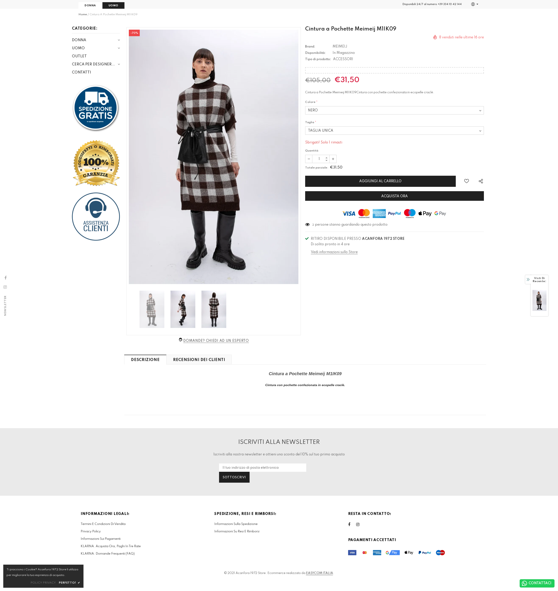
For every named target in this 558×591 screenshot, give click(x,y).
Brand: (310, 46)
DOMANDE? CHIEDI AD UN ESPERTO (216, 341)
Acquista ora (394, 196)
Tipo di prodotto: (318, 59)
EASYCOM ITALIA (319, 573)
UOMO (113, 5)
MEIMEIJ (340, 46)
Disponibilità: (315, 53)
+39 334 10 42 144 (450, 4)
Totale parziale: (316, 167)
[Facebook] (352, 524)
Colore (311, 102)
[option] (213, 157)
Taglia (310, 122)
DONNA (90, 5)
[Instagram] (360, 524)
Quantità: (312, 150)
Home (82, 14)
